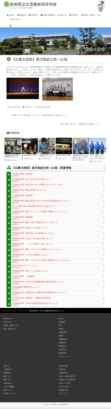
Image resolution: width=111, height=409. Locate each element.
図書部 (61, 336)
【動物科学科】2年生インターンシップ (47, 156)
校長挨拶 (62, 322)
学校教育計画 (63, 373)
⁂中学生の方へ (15, 19)
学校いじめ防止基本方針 (67, 376)
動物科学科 (62, 353)
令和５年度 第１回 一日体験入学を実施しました (81, 124)
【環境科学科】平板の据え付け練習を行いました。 (33, 233)
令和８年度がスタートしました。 (26, 266)
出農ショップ (7, 390)
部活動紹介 (7, 373)
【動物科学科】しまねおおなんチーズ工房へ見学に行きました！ (80, 156)
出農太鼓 (39, 107)
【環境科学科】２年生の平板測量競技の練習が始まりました (37, 282)
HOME (12, 15)
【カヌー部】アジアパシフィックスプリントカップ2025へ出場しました (97, 157)
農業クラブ (7, 376)
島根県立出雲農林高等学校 (33, 4)
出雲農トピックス (9, 393)
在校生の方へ (7, 318)
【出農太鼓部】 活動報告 (23, 276)
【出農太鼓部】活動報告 (29, 156)
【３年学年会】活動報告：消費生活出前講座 (30, 298)
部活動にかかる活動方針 (67, 380)
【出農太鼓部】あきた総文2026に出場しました (31, 179)
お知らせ (63, 15)
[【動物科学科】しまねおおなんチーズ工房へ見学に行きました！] (81, 139)
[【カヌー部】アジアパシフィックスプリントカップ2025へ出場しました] (98, 139)
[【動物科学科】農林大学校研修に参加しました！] (12, 139)
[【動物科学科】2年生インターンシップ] (47, 139)
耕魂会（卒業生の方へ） (11, 325)
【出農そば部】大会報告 (22, 174)
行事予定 (74, 15)
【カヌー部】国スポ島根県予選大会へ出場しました (33, 206)
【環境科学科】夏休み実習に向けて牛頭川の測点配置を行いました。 (41, 201)
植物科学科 (62, 342)
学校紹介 (22, 15)
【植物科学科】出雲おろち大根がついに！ (29, 228)
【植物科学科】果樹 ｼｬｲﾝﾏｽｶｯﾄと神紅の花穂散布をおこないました (41, 260)
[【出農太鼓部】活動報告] (29, 139)
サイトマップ (63, 393)
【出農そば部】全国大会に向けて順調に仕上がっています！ (37, 185)
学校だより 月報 (64, 383)
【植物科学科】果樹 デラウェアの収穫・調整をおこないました (39, 212)
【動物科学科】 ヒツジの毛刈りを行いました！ (32, 244)
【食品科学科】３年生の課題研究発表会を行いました (34, 303)
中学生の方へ (7, 322)
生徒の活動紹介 (49, 15)
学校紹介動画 (63, 366)
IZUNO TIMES (64, 386)
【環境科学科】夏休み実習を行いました (29, 190)
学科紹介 (34, 15)
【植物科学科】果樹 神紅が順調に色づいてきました (34, 222)
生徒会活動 (7, 383)
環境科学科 (62, 346)
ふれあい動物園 (8, 386)
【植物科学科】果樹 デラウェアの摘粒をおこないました (36, 249)
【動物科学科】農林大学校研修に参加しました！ (12, 156)
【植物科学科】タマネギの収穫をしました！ (30, 255)
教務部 (61, 329)
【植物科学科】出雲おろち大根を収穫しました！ (32, 239)
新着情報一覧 (63, 390)
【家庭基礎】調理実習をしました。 (27, 287)
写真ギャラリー (30, 107)
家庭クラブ (7, 380)
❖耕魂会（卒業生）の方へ (91, 15)
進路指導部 (62, 332)
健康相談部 (62, 339)
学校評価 (62, 369)
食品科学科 (23, 311)
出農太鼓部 (47, 107)
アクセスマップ (64, 356)
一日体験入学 (7, 369)
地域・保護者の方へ (10, 329)
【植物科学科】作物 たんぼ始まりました (29, 271)
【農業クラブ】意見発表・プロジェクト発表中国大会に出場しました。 (38, 115)
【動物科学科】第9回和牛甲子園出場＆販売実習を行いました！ (39, 293)
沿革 (60, 325)
